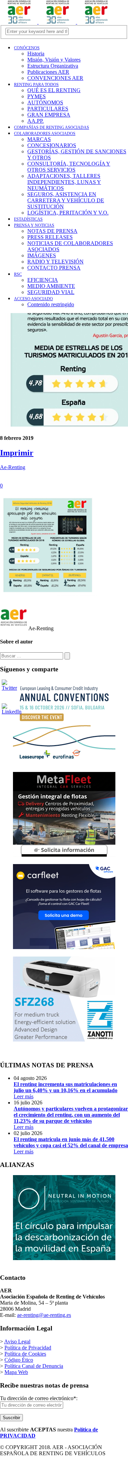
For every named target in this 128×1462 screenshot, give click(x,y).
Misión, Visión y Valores (54, 60)
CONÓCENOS (27, 48)
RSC (18, 274)
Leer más (65, 1090)
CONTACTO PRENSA (54, 268)
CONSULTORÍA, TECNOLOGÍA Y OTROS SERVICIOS (68, 167)
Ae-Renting (12, 467)
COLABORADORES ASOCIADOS (44, 133)
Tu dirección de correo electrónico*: (38, 1398)
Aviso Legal (17, 1341)
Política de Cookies (25, 1354)
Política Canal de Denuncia (33, 1366)
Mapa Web (16, 1372)
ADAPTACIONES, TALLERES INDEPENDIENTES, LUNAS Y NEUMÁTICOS (64, 182)
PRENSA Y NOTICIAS (34, 225)
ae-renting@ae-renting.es (44, 1315)
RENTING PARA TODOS (36, 84)
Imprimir (16, 452)
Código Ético (18, 1360)
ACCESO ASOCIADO (33, 298)
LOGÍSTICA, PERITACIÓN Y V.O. (68, 213)
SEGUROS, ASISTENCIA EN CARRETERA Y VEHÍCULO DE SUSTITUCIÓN (65, 200)
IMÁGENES (41, 255)
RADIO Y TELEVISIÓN (55, 261)
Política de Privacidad (27, 1348)
